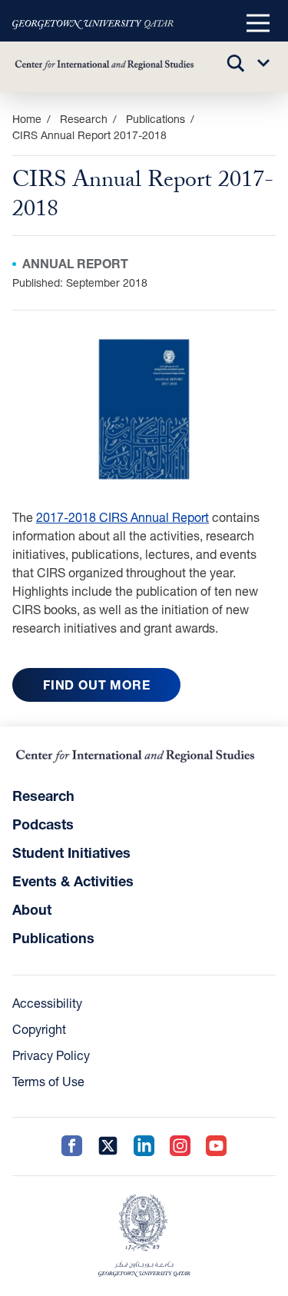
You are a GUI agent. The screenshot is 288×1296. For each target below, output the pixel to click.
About (31, 909)
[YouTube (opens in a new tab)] (216, 1146)
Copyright (39, 1029)
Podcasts (43, 824)
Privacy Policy (51, 1055)
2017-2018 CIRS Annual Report (122, 517)
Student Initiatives (71, 852)
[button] (258, 24)
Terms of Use (48, 1081)
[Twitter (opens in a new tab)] (108, 1146)
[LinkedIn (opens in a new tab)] (144, 1146)
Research (43, 795)
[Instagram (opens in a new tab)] (180, 1146)
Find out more (96, 684)
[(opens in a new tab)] (93, 24)
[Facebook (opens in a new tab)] (71, 1146)
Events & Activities (73, 880)
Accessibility (47, 1002)
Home (26, 118)
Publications (155, 118)
